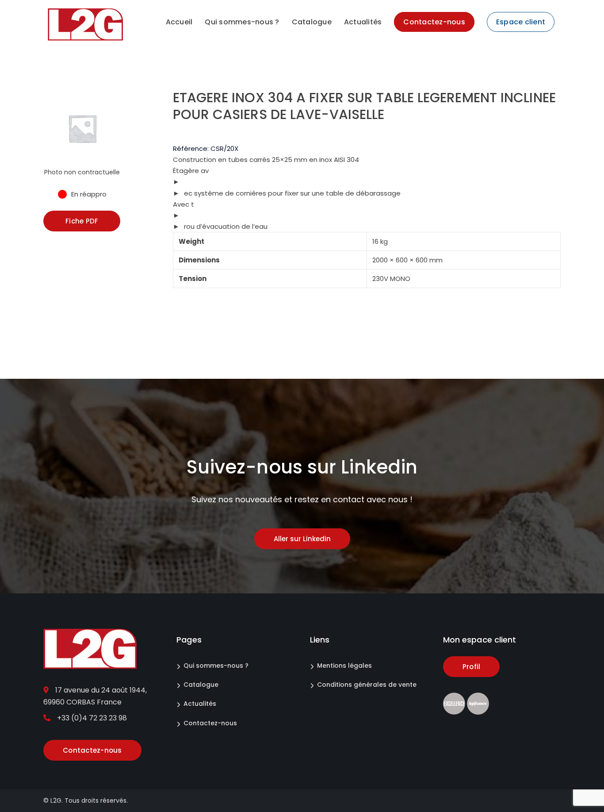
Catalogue (200, 684)
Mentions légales (344, 665)
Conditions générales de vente (367, 684)
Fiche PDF (81, 221)
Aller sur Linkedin (302, 538)
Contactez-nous (210, 723)
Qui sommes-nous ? (215, 665)
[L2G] (85, 24)
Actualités (199, 703)
